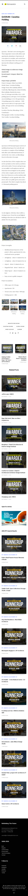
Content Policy (5, 849)
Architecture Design (14, 323)
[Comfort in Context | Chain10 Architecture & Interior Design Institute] (14, 460)
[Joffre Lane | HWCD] (14, 383)
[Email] (20, 45)
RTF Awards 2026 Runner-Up (9, 554)
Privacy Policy (5, 851)
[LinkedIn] (15, 333)
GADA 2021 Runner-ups (8, 13)
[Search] (24, 4)
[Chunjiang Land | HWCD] (14, 486)
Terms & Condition (6, 853)
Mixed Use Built (10, 329)
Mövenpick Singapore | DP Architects (13, 650)
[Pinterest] (16, 45)
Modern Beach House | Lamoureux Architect (21, 358)
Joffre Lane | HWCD (8, 394)
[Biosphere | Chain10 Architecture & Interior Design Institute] (14, 434)
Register (4, 848)
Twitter (3, 872)
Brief (3, 846)
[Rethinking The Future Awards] (10, 4)
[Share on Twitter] (12, 45)
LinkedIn (4, 869)
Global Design (20, 326)
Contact (3, 855)
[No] (26, 890)
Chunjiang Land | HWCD (9, 497)
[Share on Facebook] (7, 45)
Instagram (4, 867)
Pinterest (4, 871)
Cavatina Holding (8, 326)
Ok (14, 892)
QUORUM (19, 329)
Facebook (4, 865)
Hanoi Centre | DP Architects (10, 804)
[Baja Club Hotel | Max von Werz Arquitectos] (14, 407)
